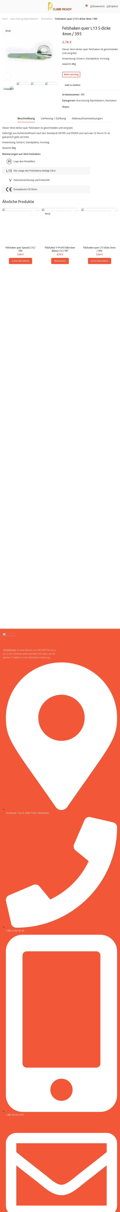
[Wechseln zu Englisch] (112, 7)
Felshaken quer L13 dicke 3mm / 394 (99, 249)
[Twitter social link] (82, 107)
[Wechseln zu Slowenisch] (97, 7)
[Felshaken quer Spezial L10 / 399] (20, 226)
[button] (20, 261)
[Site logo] (60, 6)
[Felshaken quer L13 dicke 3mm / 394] (99, 226)
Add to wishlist (72, 85)
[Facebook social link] (75, 107)
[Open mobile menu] (3, 6)
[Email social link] (71, 107)
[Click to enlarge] (7, 75)
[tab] (26, 118)
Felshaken (46, 18)
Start (5, 18)
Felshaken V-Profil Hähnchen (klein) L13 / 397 (60, 249)
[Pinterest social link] (79, 107)
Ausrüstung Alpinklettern (24, 18)
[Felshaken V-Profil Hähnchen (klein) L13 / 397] (60, 226)
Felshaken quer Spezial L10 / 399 (20, 249)
